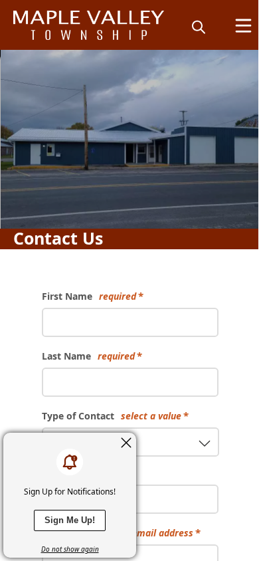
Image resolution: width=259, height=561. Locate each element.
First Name (89, 296)
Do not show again (70, 549)
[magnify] (198, 26)
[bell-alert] (69, 462)
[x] (126, 443)
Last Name (88, 356)
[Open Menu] (243, 26)
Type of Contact (111, 415)
